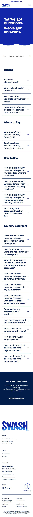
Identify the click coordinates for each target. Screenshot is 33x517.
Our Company (6, 453)
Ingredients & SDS (20, 504)
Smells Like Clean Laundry (9, 439)
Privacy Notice (5, 498)
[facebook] (5, 488)
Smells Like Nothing (7, 441)
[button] (29, 5)
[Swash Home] (12, 5)
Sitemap (4, 506)
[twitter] (7, 488)
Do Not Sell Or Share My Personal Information (7, 501)
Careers (4, 456)
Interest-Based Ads (20, 500)
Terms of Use (19, 498)
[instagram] (3, 488)
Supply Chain (5, 504)
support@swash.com (16, 398)
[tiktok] (10, 488)
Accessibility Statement (21, 506)
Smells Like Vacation (7, 444)
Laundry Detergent (16, 56)
